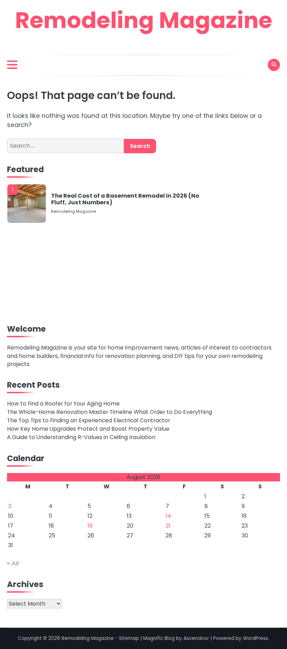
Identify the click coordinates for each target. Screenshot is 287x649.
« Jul (13, 563)
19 (90, 526)
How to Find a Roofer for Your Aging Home (63, 403)
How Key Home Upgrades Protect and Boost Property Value (88, 428)
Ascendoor (196, 638)
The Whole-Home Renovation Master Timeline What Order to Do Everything (109, 412)
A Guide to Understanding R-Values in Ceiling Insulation (81, 437)
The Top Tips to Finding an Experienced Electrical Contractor (88, 420)
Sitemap (129, 638)
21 (168, 526)
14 (168, 516)
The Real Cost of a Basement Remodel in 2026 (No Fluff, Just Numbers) (125, 199)
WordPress (255, 638)
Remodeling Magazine (143, 20)
